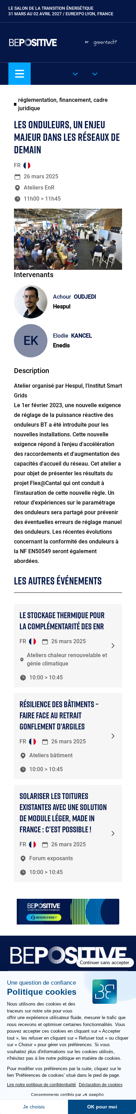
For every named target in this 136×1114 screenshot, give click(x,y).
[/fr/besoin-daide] (68, 912)
